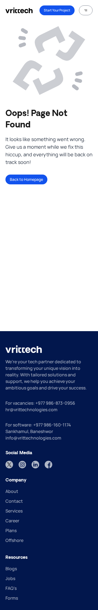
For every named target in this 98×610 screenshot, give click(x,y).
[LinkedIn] (35, 464)
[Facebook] (48, 464)
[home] (19, 10)
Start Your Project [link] (57, 10)
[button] (86, 10)
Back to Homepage (26, 179)
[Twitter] (9, 464)
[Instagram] (22, 464)
